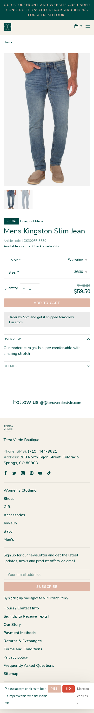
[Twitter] (14, 473)
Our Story (12, 624)
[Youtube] (40, 473)
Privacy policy (16, 657)
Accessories (14, 515)
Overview (12, 339)
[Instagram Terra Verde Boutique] (23, 473)
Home (8, 42)
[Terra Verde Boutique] (8, 428)
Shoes (9, 498)
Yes (54, 689)
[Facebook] (5, 473)
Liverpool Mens (31, 221)
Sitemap (11, 673)
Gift (7, 506)
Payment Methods (20, 632)
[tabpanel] (47, 119)
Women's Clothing (20, 490)
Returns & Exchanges (23, 641)
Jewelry (10, 523)
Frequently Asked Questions (29, 665)
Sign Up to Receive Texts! (26, 616)
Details (10, 366)
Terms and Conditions (23, 649)
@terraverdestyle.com (60, 402)
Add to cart (47, 303)
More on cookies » (83, 696)
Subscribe (47, 586)
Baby (8, 531)
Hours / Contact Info (21, 608)
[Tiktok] (49, 473)
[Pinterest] (32, 473)
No (68, 689)
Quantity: (11, 288)
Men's (9, 539)
